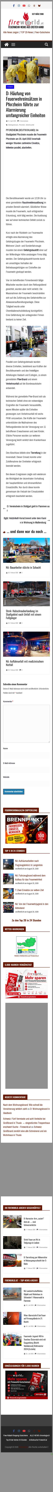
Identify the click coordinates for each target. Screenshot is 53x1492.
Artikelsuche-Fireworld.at (38, 1440)
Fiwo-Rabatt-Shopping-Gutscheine (15, 1435)
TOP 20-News (27, 32)
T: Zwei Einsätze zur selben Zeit (29, 890)
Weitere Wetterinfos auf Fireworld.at (26, 955)
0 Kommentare (24, 121)
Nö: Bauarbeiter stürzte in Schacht (23, 567)
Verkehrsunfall (30, 125)
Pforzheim (22, 125)
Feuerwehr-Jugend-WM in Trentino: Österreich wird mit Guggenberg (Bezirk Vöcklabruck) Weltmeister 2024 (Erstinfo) (35, 1343)
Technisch (10, 87)
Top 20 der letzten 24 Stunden (16, 1440)
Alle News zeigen (11, 32)
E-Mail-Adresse (9, 763)
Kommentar (8, 701)
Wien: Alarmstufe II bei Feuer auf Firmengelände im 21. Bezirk (35, 1318)
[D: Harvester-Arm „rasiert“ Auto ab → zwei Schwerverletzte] (12, 1224)
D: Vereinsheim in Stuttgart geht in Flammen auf (28, 508)
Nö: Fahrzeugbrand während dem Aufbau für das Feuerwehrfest (30, 877)
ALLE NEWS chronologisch (40, 1435)
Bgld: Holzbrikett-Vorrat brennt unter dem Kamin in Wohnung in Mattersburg (25, 520)
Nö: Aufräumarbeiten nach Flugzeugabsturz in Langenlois (29, 863)
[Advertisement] (26, 1046)
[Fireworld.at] (6, 44)
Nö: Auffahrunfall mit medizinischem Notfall (25, 663)
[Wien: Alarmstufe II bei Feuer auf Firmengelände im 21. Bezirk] (12, 1321)
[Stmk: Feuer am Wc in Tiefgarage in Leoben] (12, 1244)
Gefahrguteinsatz (13, 125)
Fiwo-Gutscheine (42, 32)
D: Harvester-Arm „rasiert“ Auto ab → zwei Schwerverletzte (34, 1221)
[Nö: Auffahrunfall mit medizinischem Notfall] (26, 633)
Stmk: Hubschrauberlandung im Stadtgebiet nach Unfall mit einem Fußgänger (23, 614)
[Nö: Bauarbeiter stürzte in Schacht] (26, 540)
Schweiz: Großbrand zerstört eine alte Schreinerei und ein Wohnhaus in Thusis (25, 1131)
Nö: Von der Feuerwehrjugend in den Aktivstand (31, 906)
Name (5, 748)
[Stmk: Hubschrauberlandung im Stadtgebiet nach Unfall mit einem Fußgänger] (26, 583)
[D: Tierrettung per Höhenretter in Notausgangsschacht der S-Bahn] (12, 1263)
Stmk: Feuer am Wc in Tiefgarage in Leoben (32, 1241)
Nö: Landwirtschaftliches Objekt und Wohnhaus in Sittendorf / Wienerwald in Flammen (34, 1295)
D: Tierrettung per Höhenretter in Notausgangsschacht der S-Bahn (35, 1260)
